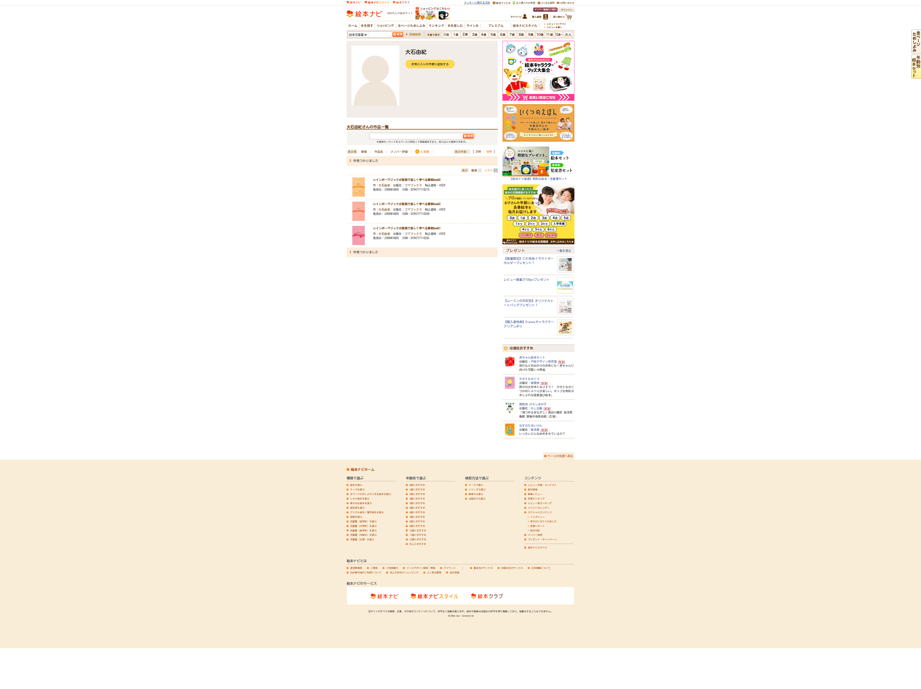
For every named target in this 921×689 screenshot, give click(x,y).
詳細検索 (415, 34)
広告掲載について (540, 568)
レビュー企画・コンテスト (542, 485)
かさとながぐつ (529, 378)
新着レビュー (535, 494)
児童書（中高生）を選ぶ (363, 535)
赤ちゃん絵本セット (532, 357)
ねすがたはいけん (530, 425)
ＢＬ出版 (536, 408)
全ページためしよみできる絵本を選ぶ (370, 494)
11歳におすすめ (417, 535)
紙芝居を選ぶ (357, 507)
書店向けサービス (483, 568)
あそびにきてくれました (543, 521)
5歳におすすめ (417, 507)
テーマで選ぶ (476, 485)
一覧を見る (564, 250)
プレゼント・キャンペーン (542, 539)
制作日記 (535, 530)
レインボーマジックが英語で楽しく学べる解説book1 (407, 228)
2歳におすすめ (417, 494)
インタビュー (537, 517)
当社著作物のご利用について (365, 572)
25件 (478, 151)
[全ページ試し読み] (916, 51)
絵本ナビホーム (362, 469)
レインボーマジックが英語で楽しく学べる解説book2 (407, 203)
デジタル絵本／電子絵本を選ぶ (367, 512)
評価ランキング (536, 498)
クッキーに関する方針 (477, 2)
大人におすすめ (417, 544)
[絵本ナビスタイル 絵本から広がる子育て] (377, 2)
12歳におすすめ (417, 539)
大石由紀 (384, 185)
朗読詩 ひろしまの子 (533, 404)
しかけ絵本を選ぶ (359, 498)
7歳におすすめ (417, 517)
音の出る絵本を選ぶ (361, 503)
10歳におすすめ (417, 530)
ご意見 (374, 568)
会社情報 (454, 572)
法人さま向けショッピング (404, 572)
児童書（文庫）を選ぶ (362, 539)
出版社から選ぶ (477, 498)
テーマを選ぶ (357, 489)
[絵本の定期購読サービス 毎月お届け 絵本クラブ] (401, 2)
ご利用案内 (392, 568)
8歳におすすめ (417, 521)
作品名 (378, 151)
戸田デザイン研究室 (544, 361)
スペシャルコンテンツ (540, 512)
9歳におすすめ (417, 526)
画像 (474, 170)
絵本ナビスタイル (537, 547)
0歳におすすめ (417, 485)
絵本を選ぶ (356, 485)
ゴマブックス (413, 185)
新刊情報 (532, 489)
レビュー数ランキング (540, 503)
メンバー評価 (399, 151)
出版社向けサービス (512, 568)
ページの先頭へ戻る (560, 455)
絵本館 (535, 429)
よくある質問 (434, 572)
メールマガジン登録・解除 (421, 568)
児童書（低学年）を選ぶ (363, 521)
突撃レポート (537, 526)
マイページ (450, 568)
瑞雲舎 (535, 382)
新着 (364, 151)
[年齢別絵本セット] (916, 76)
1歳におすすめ (417, 489)
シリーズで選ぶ (477, 489)
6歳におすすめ (417, 512)
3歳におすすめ (417, 498)
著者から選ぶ (476, 494)
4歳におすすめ (417, 503)
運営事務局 (356, 568)
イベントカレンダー (538, 507)
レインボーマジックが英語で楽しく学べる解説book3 (407, 179)
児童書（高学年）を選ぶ (363, 530)
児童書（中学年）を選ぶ (363, 526)
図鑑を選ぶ (356, 517)
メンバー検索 (535, 535)
